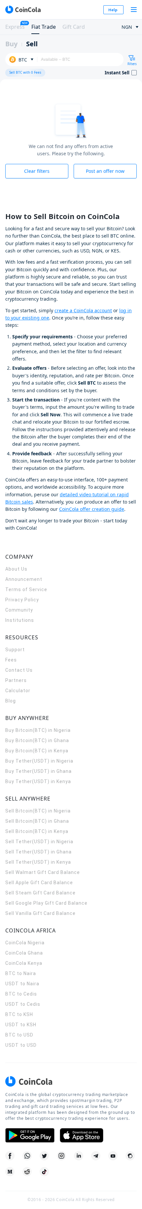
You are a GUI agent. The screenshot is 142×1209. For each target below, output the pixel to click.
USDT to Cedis (22, 1004)
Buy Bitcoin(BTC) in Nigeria (38, 730)
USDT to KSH (20, 1024)
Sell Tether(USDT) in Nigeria (39, 841)
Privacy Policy (22, 599)
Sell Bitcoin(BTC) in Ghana (37, 821)
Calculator (17, 690)
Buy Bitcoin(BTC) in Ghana (37, 740)
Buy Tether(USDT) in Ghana (38, 771)
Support (15, 649)
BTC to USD (19, 1035)
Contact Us (19, 670)
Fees (11, 659)
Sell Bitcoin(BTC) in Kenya (36, 831)
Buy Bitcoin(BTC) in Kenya (36, 750)
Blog (10, 700)
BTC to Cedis (21, 994)
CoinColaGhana (24, 953)
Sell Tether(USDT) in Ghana (38, 851)
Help (113, 9)
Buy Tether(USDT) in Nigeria (39, 761)
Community (19, 610)
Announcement (23, 579)
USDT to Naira (22, 983)
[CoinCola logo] (23, 10)
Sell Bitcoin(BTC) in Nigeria (38, 810)
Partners (16, 680)
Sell (32, 43)
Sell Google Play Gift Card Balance (46, 903)
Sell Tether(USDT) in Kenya (38, 862)
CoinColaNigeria (25, 942)
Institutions (19, 620)
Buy (11, 43)
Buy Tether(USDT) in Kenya (38, 781)
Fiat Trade (43, 26)
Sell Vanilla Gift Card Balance (40, 913)
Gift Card (73, 26)
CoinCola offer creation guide (91, 509)
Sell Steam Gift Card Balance (40, 892)
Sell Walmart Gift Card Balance (42, 872)
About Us (16, 569)
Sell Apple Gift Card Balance (39, 882)
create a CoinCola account (83, 310)
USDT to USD (21, 1045)
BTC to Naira (20, 973)
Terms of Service (26, 589)
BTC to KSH (19, 1014)
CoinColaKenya (23, 963)
